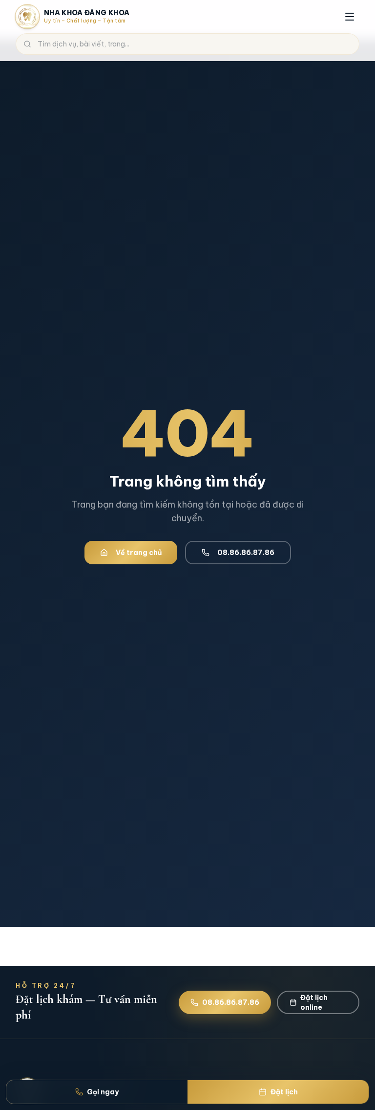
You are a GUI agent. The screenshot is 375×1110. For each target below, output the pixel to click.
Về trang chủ (139, 552)
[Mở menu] (349, 16)
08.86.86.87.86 (245, 552)
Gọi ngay (103, 1092)
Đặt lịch (284, 1092)
